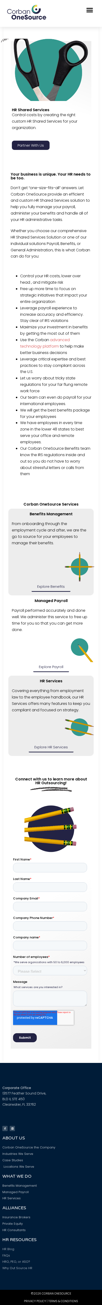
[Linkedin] (12, 1128)
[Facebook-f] (5, 1128)
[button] (89, 10)
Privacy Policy (35, 1301)
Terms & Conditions (63, 1301)
